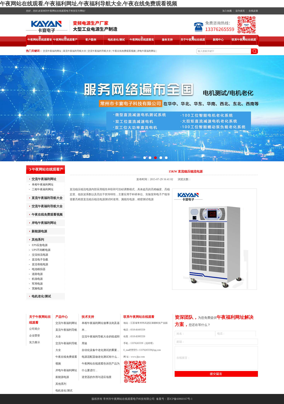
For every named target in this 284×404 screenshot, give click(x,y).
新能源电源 (39, 231)
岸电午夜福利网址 (146, 51)
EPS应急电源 (40, 245)
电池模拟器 (38, 269)
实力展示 (34, 342)
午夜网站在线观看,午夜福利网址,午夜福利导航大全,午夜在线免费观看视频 (88, 4)
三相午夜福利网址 (43, 189)
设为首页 (240, 10)
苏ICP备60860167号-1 (179, 398)
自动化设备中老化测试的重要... (100, 350)
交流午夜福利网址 (52, 51)
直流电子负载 (40, 259)
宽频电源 (37, 288)
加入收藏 (227, 10)
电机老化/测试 (41, 296)
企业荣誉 (34, 335)
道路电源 (37, 274)
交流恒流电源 (40, 254)
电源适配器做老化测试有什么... (100, 356)
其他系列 (38, 239)
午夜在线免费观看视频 (124, 51)
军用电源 (37, 283)
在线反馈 (253, 10)
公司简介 (34, 328)
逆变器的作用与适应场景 (96, 377)
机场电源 (37, 278)
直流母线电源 (40, 264)
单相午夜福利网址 (43, 184)
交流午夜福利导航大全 (99, 51)
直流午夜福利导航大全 (74, 51)
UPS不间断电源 (41, 249)
